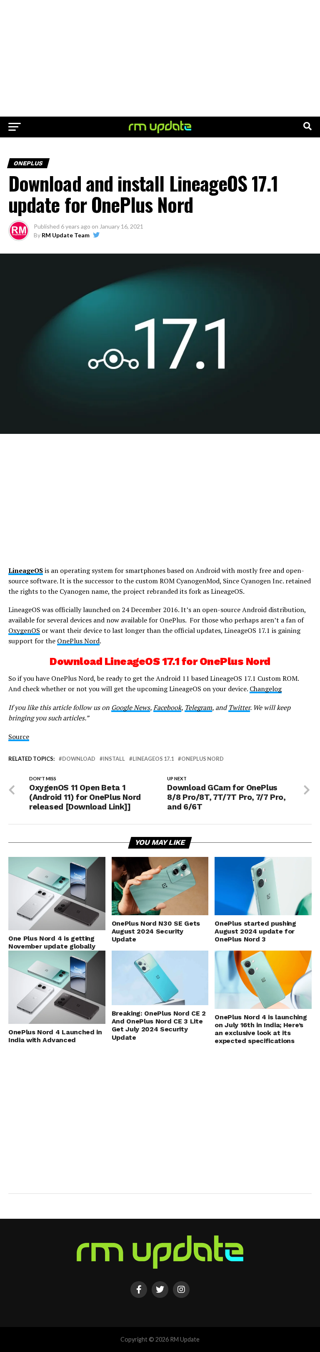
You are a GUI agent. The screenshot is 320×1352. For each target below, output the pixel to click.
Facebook (167, 707)
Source (18, 736)
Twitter (239, 707)
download (78, 759)
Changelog (266, 688)
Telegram (198, 707)
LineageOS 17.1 (153, 759)
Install (114, 759)
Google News (130, 707)
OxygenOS (24, 630)
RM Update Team (66, 235)
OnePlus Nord (78, 640)
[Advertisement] (160, 58)
